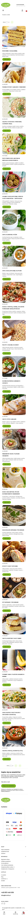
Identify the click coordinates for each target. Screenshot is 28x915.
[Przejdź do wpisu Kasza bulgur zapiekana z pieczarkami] (14, 515)
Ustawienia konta (5, 851)
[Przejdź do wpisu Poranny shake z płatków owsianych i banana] (14, 660)
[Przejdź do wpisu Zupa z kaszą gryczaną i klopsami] (14, 256)
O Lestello (3, 875)
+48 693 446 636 (7, 892)
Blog (2, 877)
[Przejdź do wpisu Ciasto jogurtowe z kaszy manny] (14, 623)
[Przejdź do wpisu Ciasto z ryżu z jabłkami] (14, 404)
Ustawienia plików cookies (7, 867)
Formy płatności (4, 863)
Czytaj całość (7, 59)
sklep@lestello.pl (6, 895)
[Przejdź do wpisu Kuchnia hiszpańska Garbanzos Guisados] (14, 366)
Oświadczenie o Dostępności (7, 869)
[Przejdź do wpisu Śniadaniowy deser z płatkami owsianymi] (14, 439)
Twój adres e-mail (5, 782)
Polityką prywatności (5, 791)
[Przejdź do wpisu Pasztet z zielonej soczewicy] (14, 330)
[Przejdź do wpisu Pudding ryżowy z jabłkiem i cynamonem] (14, 72)
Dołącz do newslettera (8, 786)
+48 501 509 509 (20, 4)
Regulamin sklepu (5, 859)
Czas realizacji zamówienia (7, 865)
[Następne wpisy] (15, 765)
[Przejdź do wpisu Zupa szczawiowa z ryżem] (14, 220)
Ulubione (3, 853)
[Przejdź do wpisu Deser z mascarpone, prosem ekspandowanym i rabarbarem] (14, 477)
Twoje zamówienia (5, 849)
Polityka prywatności (6, 861)
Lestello (6, 14)
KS (3, 909)
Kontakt (3, 880)
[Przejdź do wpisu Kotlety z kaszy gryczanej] (14, 551)
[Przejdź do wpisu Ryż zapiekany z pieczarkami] (14, 587)
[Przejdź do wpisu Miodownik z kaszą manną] (14, 36)
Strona (4, 22)
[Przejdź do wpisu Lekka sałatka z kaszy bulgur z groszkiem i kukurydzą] (14, 698)
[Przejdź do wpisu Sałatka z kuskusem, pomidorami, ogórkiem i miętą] (14, 107)
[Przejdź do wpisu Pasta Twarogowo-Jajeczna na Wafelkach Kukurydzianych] (14, 143)
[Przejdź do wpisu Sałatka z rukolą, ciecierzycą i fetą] (14, 736)
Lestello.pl (3, 878)
